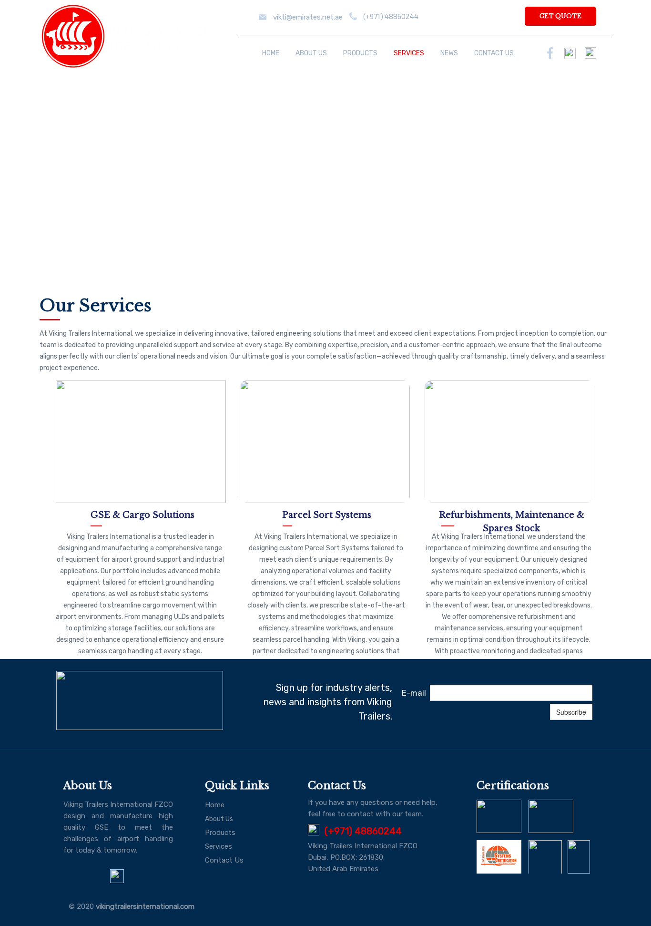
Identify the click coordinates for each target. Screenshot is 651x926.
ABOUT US (311, 53)
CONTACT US (494, 53)
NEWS (449, 53)
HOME (270, 53)
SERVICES (409, 53)
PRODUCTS (360, 53)
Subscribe (571, 712)
